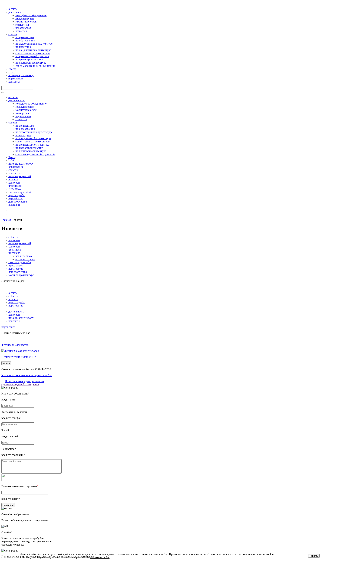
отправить (8, 505)
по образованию (25, 40)
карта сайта (8, 326)
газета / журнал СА (19, 192)
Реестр (12, 68)
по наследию (23, 46)
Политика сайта (100, 557)
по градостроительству (29, 59)
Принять (313, 556)
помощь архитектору (21, 75)
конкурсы (14, 182)
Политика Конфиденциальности (24, 381)
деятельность (16, 12)
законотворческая (26, 21)
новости (13, 179)
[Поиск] (2, 92)
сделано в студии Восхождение (20, 384)
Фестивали (15, 185)
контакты (14, 81)
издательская (23, 27)
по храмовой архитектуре (30, 62)
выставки (14, 204)
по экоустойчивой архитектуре (33, 43)
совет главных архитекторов (32, 53)
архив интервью (25, 259)
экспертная (22, 24)
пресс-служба (16, 195)
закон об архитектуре (21, 274)
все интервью (23, 256)
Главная (6, 219)
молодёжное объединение (31, 15)
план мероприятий (19, 176)
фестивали (14, 249)
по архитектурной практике (32, 56)
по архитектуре (24, 37)
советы (12, 34)
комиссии (21, 31)
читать (6, 363)
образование (15, 78)
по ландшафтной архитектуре (33, 49)
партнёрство (15, 198)
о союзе (13, 8)
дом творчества (17, 201)
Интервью (14, 188)
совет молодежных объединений (35, 65)
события (13, 169)
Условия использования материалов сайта (26, 375)
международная (24, 18)
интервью (14, 252)
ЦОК (11, 72)
